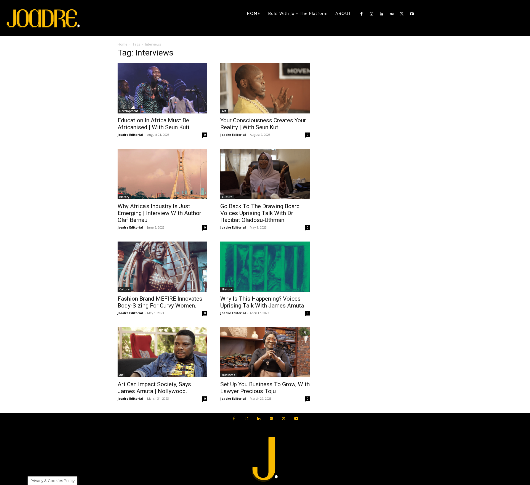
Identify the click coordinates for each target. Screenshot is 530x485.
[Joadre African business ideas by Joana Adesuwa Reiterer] (43, 18)
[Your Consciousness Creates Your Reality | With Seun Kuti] (265, 88)
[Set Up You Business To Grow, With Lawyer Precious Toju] (265, 352)
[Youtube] (412, 14)
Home (122, 44)
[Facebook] (361, 14)
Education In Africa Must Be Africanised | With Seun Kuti (153, 124)
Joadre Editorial (130, 134)
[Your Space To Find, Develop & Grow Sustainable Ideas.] (265, 459)
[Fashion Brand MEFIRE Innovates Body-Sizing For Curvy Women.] (162, 267)
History (124, 197)
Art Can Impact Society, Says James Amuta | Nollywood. (154, 387)
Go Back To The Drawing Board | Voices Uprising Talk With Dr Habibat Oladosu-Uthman (261, 213)
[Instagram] (372, 14)
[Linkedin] (381, 14)
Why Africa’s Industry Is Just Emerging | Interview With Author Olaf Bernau (159, 213)
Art (224, 111)
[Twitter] (402, 14)
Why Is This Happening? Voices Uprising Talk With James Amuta (262, 302)
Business (228, 375)
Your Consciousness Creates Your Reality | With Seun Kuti (263, 124)
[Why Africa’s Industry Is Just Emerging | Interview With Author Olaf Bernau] (162, 174)
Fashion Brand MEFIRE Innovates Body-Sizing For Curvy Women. (160, 302)
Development (128, 111)
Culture (227, 197)
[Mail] (392, 14)
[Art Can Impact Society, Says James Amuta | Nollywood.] (162, 352)
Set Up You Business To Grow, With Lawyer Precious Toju (265, 387)
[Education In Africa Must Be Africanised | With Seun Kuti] (162, 88)
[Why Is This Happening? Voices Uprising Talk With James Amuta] (265, 267)
